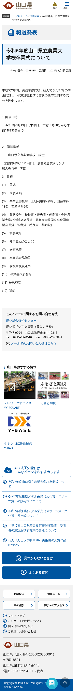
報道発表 (34, 16)
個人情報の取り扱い (20, 626)
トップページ (19, 16)
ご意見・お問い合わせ (22, 631)
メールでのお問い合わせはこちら (34, 343)
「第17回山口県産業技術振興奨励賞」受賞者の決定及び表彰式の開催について (37, 528)
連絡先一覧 (54, 593)
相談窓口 (19, 593)
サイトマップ (16, 615)
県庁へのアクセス (54, 605)
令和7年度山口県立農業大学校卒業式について (38, 484)
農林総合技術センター (21, 320)
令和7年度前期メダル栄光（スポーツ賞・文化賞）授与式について (38, 513)
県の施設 (19, 605)
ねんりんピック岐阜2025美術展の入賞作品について (37, 542)
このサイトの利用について (25, 620)
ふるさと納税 (47, 403)
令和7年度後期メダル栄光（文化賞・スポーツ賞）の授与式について (38, 499)
